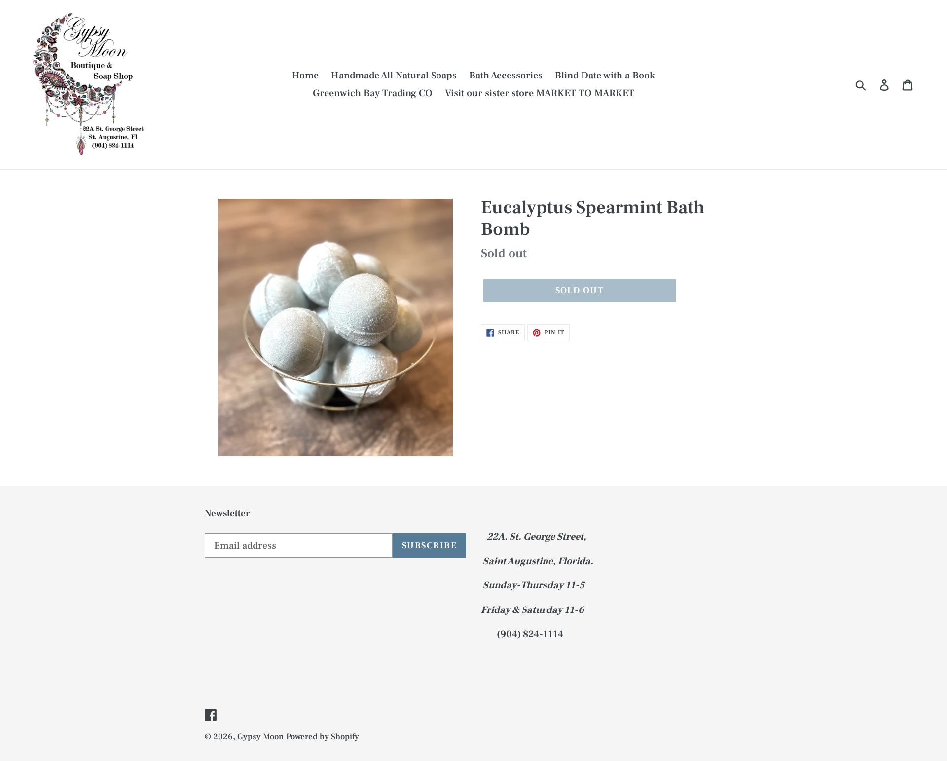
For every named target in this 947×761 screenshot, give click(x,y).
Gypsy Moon (260, 736)
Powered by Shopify (322, 736)
